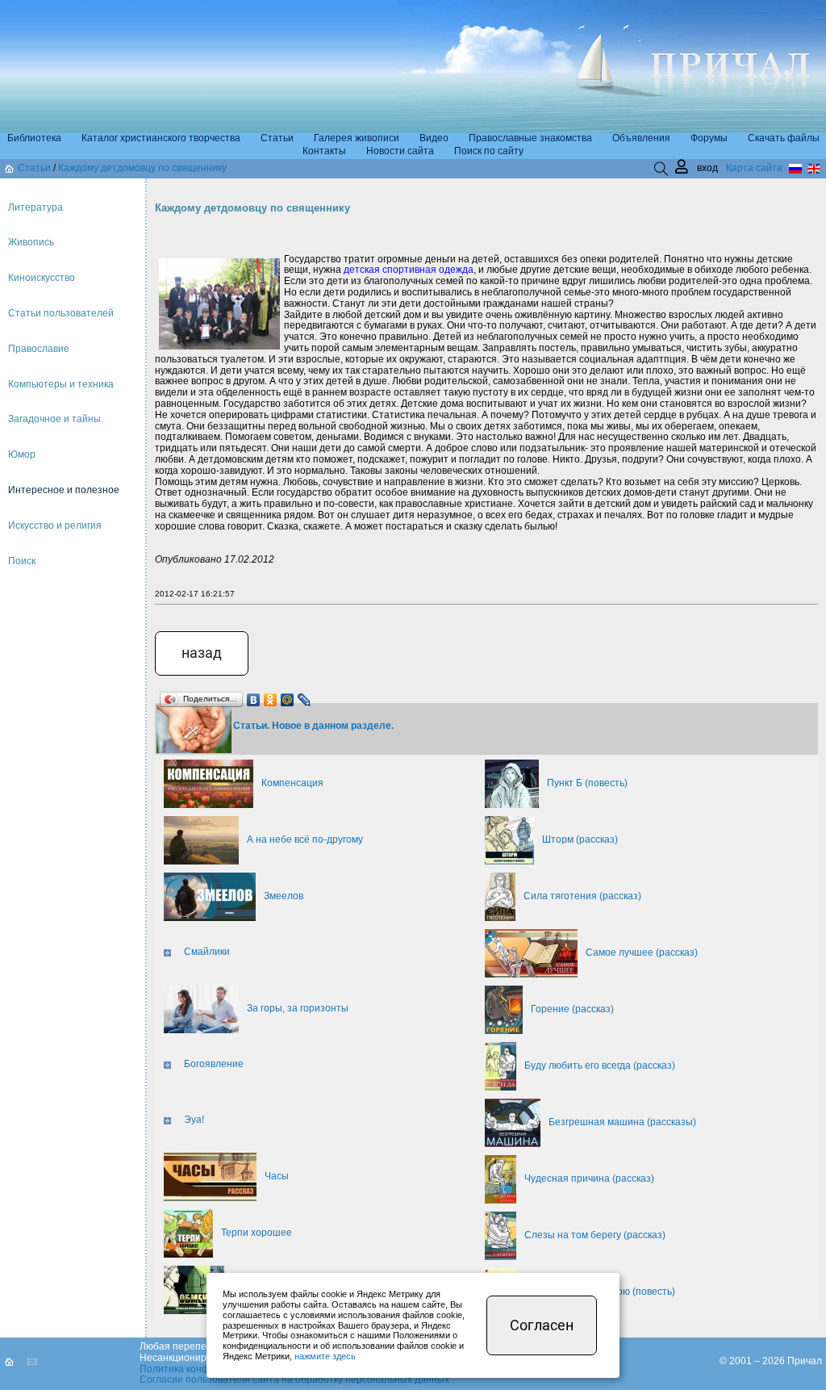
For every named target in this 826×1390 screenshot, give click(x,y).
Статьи (34, 168)
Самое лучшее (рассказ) (642, 952)
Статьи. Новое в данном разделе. (313, 725)
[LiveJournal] (304, 695)
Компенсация (292, 783)
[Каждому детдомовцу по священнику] (194, 728)
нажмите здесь (325, 1356)
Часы (277, 1176)
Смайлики (207, 951)
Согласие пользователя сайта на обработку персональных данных (294, 1379)
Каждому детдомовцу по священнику (142, 168)
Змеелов (283, 896)
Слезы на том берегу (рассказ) (594, 1235)
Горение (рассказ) (572, 1009)
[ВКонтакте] (253, 695)
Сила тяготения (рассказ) (582, 896)
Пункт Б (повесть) (587, 783)
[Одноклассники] (270, 695)
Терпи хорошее (256, 1232)
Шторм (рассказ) (580, 839)
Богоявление (214, 1064)
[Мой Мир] (287, 695)
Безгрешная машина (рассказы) (622, 1122)
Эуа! (194, 1119)
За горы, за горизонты (297, 1008)
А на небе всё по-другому (305, 839)
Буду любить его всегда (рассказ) (599, 1065)
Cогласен (542, 1325)
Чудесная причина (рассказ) (589, 1178)
